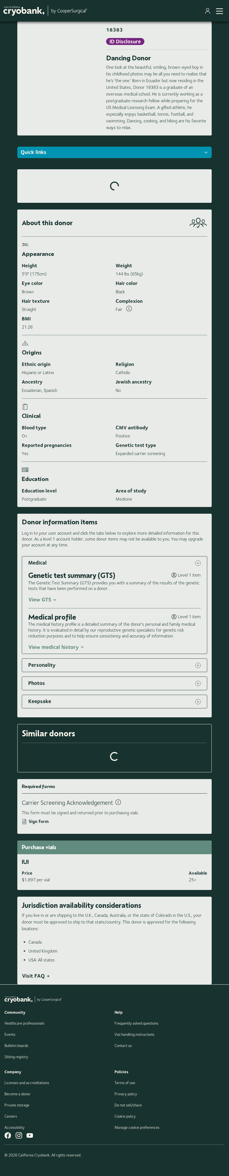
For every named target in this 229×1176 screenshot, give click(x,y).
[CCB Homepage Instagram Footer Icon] (19, 1135)
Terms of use (125, 1082)
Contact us (123, 1045)
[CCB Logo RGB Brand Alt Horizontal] (45, 10)
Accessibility (14, 1127)
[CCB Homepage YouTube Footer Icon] (30, 1135)
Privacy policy (126, 1094)
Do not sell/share (128, 1105)
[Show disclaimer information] (129, 309)
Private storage (16, 1105)
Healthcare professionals (24, 1023)
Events (9, 1034)
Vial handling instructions (134, 1034)
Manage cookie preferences (137, 1127)
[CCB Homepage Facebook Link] (7, 1135)
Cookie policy (125, 1116)
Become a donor (17, 1094)
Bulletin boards (16, 1045)
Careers (10, 1116)
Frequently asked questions (136, 1023)
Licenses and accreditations (26, 1082)
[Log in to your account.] (208, 11)
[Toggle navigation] (219, 11)
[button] (114, 563)
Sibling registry (16, 1056)
